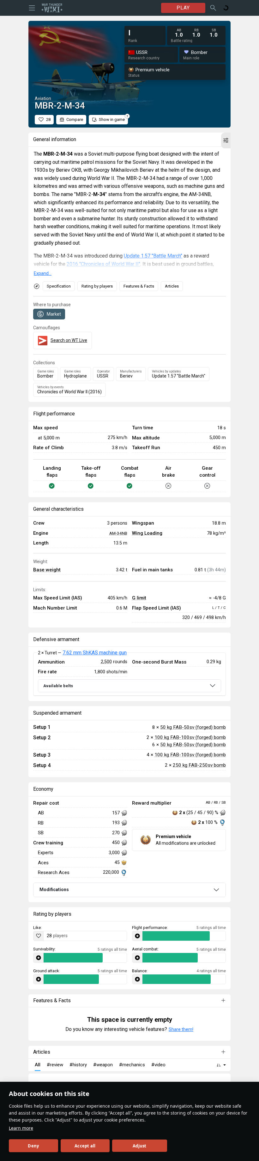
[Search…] (213, 8)
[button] (226, 140)
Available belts (58, 685)
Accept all (85, 1146)
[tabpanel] (129, 674)
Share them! (181, 1029)
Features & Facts (138, 286)
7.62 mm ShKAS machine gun (95, 653)
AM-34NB (118, 533)
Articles (172, 286)
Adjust (139, 1146)
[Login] (226, 8)
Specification (59, 286)
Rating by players (97, 286)
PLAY (183, 8)
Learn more (21, 1128)
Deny (33, 1146)
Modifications (54, 889)
